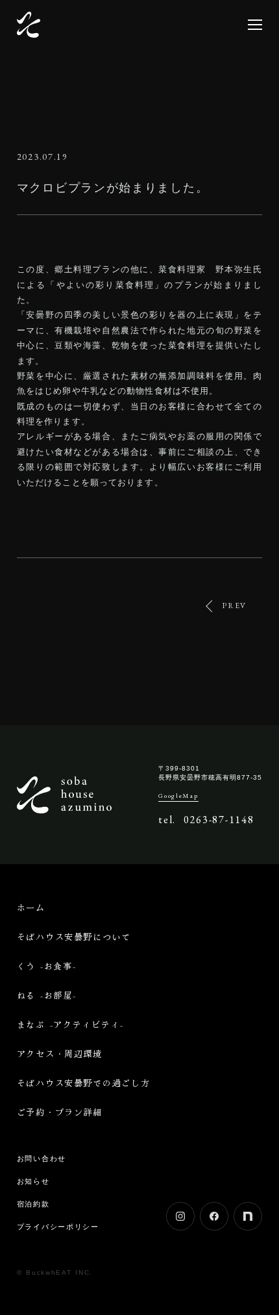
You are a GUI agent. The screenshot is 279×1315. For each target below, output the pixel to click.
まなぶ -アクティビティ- (70, 1024)
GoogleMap (178, 796)
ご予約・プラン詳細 (60, 1112)
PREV (234, 605)
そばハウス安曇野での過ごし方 (84, 1083)
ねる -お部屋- (47, 995)
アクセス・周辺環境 (60, 1053)
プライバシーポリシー (58, 1227)
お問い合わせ (41, 1158)
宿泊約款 (33, 1204)
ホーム (31, 907)
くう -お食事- (47, 966)
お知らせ (33, 1181)
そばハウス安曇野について (74, 936)
